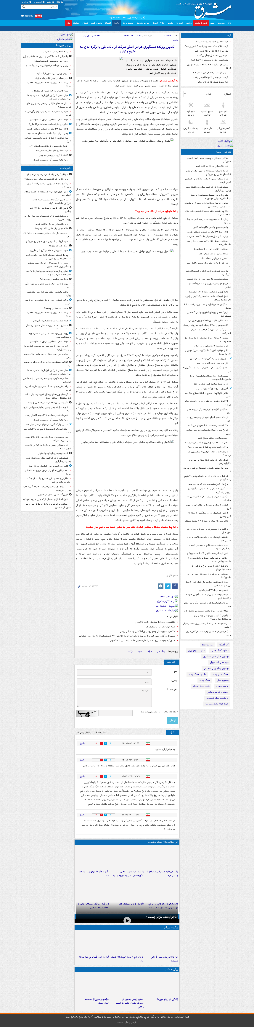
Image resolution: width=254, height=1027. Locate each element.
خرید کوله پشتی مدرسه (217, 704)
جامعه (116, 23)
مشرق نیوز (205, 9)
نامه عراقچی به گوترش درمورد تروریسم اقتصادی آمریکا (48, 139)
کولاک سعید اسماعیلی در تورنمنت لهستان (49, 119)
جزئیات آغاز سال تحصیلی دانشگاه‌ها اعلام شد (207, 236)
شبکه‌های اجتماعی (175, 23)
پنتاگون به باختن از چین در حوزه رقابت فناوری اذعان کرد (209, 159)
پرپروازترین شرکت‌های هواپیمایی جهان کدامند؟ (46, 179)
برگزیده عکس (171, 970)
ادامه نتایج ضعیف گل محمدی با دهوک (50, 160)
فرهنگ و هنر (128, 23)
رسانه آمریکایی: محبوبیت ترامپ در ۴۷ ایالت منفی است (47, 430)
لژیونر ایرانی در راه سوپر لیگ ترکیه (52, 73)
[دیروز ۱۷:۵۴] (126, 857)
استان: (227, 94)
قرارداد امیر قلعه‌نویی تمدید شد (93, 957)
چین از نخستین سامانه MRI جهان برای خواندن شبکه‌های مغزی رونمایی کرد (208, 172)
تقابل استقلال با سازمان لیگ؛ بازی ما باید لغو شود (45, 499)
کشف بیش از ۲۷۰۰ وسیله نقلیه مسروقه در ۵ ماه (205, 325)
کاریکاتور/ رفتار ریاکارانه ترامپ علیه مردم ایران (47, 174)
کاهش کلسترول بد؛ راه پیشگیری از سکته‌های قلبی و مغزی (209, 514)
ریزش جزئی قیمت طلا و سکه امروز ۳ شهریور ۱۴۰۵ (209, 66)
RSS (58, 2)
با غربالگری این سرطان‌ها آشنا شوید (212, 166)
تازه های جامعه (223, 152)
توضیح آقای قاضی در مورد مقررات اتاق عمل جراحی (50, 209)
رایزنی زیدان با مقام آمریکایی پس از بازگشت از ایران (48, 67)
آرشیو (49, 2)
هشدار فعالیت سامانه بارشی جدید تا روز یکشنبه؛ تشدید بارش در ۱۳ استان (207, 204)
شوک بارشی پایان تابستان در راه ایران (211, 346)
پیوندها (76, 23)
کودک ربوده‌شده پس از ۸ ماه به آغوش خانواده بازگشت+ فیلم (208, 596)
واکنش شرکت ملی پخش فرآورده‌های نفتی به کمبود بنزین (128, 874)
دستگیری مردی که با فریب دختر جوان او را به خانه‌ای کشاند (209, 575)
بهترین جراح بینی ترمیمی (216, 668)
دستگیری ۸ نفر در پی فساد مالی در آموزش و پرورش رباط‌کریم (209, 490)
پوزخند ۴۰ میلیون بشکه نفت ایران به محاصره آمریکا (49, 84)
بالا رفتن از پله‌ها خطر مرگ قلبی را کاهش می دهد (209, 264)
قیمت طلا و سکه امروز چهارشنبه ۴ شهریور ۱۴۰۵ (206, 46)
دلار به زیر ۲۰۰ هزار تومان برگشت (212, 55)
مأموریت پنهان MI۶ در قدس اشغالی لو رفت (48, 402)
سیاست (221, 23)
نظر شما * (172, 690)
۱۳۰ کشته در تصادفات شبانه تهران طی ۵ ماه (208, 425)
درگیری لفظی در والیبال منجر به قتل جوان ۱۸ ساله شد (209, 498)
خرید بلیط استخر (201, 686)
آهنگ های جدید (220, 674)
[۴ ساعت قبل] (161, 985)
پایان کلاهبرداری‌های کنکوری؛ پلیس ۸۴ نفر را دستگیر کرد (209, 314)
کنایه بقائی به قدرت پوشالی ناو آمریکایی (50, 321)
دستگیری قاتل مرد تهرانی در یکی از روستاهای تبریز (209, 411)
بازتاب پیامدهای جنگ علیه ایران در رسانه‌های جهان (49, 293)
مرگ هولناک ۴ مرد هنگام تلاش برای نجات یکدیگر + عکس (207, 625)
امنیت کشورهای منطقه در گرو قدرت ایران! (49, 250)
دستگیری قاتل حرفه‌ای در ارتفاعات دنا (211, 249)
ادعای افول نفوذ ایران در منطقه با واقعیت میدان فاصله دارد (48, 193)
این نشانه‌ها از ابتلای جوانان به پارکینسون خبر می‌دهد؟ (209, 453)
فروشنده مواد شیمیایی (217, 698)
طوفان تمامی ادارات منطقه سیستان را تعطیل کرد (206, 611)
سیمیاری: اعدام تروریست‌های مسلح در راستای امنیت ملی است (48, 327)
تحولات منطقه (200, 23)
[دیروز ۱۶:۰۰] (126, 985)
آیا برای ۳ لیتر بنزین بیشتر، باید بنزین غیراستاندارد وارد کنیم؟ (212, 617)
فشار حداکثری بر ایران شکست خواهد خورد (48, 466)
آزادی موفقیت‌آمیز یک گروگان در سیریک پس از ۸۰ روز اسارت (208, 352)
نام (175, 671)
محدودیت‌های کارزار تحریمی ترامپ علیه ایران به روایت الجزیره (47, 217)
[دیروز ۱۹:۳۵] (161, 857)
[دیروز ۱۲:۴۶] (92, 942)
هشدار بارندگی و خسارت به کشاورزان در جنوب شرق (208, 506)
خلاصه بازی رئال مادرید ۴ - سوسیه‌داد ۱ (50, 228)
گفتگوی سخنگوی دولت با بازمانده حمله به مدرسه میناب (47, 363)
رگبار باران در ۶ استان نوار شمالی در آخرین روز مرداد (208, 633)
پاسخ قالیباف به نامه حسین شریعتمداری (50, 91)
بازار (68, 23)
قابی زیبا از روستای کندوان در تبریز (212, 388)
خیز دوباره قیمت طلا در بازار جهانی (212, 82)
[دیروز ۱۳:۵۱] (126, 889)
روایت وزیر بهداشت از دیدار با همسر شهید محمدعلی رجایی (50, 335)
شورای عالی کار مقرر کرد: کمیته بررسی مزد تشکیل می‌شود (210, 461)
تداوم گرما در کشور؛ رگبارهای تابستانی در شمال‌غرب (211, 331)
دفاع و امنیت (158, 23)
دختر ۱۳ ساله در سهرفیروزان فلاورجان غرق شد (206, 442)
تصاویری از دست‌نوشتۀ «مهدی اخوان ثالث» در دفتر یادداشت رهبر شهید (48, 273)
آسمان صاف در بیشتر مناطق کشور (212, 438)
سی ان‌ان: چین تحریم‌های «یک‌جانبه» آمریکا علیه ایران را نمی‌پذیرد (47, 488)
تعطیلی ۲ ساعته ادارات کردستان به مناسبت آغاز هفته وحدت (208, 339)
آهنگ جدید (204, 680)
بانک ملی (161, 651)
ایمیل (174, 680)
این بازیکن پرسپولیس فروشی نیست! (164, 959)
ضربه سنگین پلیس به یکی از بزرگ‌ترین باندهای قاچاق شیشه (208, 180)
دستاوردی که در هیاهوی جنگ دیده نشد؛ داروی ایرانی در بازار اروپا (208, 188)
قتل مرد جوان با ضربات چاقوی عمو (212, 363)
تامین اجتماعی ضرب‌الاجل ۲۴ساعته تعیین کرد (207, 553)
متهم (140, 651)
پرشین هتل (223, 680)
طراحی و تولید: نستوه (127, 1022)
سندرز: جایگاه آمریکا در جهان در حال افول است (46, 424)
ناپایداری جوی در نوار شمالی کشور (212, 254)
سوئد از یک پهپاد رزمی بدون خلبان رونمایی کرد (46, 241)
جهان (212, 23)
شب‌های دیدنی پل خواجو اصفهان (53, 453)
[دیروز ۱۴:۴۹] (161, 889)
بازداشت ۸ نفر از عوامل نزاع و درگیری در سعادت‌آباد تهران (211, 567)
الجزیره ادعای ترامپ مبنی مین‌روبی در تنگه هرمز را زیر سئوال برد (47, 347)
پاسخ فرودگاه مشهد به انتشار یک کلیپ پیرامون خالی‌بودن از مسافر (208, 298)
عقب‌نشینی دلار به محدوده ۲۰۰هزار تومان (209, 60)
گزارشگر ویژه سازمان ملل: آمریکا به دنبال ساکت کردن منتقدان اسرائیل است (47, 396)
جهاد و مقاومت (143, 23)
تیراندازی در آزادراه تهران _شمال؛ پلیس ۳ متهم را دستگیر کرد (207, 477)
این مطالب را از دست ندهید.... (162, 842)
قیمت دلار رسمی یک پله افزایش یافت (211, 77)
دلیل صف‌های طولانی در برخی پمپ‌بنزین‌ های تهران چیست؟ (48, 105)
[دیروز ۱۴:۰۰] (92, 985)
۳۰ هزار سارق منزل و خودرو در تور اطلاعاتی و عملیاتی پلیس (147, 631)
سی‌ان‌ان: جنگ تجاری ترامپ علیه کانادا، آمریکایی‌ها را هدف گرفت (51, 201)
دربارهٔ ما (25, 2)
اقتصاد (108, 23)
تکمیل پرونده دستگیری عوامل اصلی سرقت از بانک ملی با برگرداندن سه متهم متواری (127, 49)
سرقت (149, 651)
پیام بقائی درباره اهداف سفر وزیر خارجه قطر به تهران (48, 388)
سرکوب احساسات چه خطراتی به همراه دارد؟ (208, 447)
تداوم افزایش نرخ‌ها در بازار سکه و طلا (210, 72)
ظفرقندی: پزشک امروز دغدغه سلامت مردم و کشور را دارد (209, 538)
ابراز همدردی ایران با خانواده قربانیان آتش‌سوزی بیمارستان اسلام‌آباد (47, 438)
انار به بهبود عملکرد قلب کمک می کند (211, 384)
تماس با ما (38, 2)
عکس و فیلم (96, 23)
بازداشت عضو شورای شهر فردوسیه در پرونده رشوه (209, 419)
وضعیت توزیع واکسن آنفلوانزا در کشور (210, 227)
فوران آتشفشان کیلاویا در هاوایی (53, 494)
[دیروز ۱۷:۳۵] (161, 942)
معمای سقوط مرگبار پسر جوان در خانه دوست (207, 279)
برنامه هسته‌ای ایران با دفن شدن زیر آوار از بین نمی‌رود (48, 301)
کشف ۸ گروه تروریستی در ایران (53, 155)
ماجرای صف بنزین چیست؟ (161, 917)
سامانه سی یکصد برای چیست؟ (54, 279)
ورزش (189, 23)
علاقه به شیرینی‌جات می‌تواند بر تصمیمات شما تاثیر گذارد (208, 272)
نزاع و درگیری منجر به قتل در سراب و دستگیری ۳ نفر (207, 369)
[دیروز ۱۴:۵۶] (126, 942)
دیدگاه (85, 23)
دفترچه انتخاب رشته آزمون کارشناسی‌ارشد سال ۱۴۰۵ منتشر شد (208, 212)
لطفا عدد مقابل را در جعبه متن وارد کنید (159, 712)
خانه (230, 23)
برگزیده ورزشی (171, 927)
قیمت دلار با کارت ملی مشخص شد (212, 41)
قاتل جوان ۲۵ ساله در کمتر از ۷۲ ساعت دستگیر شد (207, 522)
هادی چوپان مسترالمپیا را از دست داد (127, 959)
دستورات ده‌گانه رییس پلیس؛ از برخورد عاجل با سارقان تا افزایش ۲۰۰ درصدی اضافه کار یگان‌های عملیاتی (127, 636)
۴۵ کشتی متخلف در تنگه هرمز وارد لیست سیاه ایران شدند (208, 402)
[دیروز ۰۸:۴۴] (92, 889)
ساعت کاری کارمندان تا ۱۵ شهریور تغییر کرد (208, 320)
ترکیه (130, 651)
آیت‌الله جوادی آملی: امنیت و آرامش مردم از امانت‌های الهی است (209, 559)
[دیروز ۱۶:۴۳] (92, 857)
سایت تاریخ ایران (196, 650)
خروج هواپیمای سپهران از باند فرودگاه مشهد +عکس (209, 285)
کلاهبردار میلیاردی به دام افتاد (214, 258)
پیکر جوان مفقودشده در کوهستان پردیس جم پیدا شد (207, 469)
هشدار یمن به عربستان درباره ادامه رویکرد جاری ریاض (47, 355)
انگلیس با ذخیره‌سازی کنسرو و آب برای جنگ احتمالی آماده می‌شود (49, 480)
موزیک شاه (207, 645)
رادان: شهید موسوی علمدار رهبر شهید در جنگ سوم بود (208, 221)
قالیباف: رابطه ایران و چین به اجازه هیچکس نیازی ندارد (47, 409)
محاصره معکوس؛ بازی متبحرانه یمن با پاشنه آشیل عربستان (47, 380)
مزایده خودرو (222, 686)
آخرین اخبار (65, 168)
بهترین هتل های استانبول (215, 656)
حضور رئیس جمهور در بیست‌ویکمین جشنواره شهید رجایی (129, 1003)
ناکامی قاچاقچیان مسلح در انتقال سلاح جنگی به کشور (208, 394)
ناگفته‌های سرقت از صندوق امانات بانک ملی (155, 622)
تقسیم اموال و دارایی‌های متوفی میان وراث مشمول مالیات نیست (210, 377)
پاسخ (82, 743)
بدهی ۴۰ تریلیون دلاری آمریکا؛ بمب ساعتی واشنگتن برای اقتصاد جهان (49, 264)
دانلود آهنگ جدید (220, 650)
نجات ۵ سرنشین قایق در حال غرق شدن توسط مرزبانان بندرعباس (208, 583)
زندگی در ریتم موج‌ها (167, 999)
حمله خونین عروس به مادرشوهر (160, 627)
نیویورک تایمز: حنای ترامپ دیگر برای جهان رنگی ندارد (48, 285)
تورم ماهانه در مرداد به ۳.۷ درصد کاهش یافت (46, 415)
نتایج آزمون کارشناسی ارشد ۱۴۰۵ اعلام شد (208, 292)
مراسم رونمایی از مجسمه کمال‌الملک (97, 1001)
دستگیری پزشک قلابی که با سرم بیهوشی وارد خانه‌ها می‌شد (209, 242)
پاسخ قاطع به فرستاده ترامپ (55, 51)
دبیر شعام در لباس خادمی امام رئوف (51, 78)
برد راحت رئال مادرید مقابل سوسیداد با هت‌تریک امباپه (47, 234)
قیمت (228, 35)
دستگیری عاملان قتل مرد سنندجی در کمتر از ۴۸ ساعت (207, 306)
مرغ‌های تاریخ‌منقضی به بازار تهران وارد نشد (208, 484)
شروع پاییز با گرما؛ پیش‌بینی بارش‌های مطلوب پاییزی (208, 431)
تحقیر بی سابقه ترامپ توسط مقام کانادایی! (48, 124)
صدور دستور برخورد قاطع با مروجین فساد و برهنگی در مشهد (210, 546)
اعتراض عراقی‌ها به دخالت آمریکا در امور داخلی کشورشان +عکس (48, 505)
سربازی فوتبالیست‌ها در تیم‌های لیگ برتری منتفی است (207, 604)
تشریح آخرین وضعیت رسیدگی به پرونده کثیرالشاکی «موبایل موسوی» (211, 196)
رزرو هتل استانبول (219, 662)
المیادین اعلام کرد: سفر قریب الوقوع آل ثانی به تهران (48, 113)
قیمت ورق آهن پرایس (218, 692)
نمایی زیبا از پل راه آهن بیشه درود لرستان (209, 358)
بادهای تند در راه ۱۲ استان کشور (213, 590)
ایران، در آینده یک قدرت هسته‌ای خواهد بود (48, 133)
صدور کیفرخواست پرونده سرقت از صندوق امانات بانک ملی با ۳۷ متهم (142, 640)
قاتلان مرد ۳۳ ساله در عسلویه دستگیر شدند (207, 232)
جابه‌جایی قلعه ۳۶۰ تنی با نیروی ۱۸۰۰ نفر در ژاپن (45, 56)
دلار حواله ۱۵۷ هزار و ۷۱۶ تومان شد (211, 51)
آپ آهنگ (224, 645)
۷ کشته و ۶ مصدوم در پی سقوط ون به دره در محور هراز (209, 530)
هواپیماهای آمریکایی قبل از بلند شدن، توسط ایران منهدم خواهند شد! (49, 97)
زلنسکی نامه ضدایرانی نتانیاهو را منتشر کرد (162, 874)
